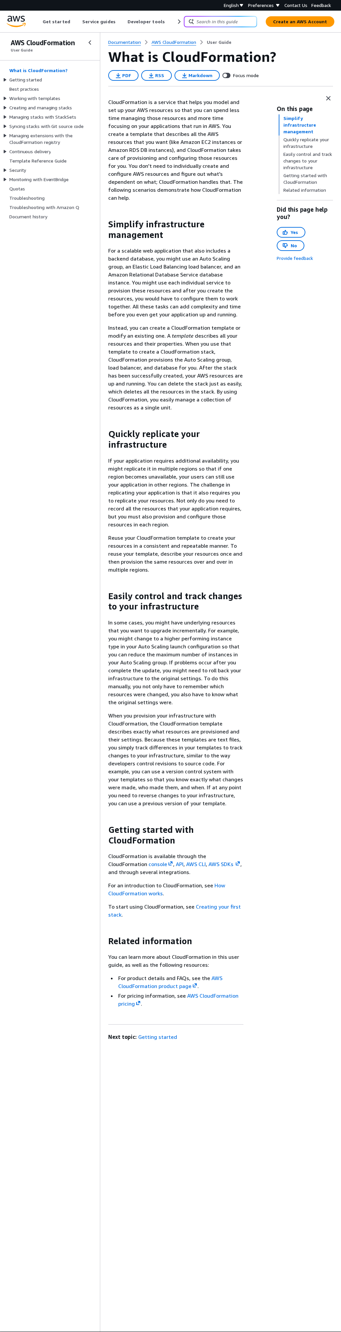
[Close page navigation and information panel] (328, 98)
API (179, 864)
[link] (219, 42)
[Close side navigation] (90, 42)
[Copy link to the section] (103, 224)
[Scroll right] (178, 21)
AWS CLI (196, 864)
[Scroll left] (38, 21)
